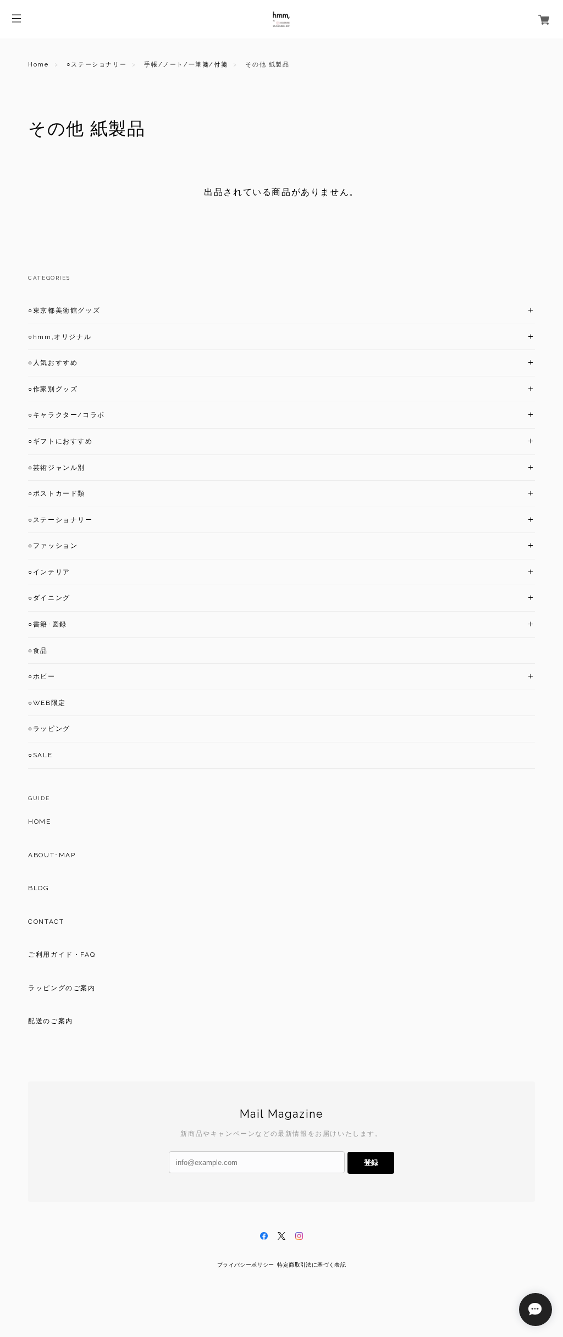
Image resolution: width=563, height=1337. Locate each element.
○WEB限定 (47, 703)
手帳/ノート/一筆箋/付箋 (186, 64)
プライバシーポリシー (245, 1265)
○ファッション (53, 546)
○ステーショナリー (96, 64)
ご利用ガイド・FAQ (61, 954)
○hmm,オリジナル (59, 337)
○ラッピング (49, 729)
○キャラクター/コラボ (66, 415)
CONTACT (46, 921)
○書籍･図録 (47, 624)
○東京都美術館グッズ (64, 310)
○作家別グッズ (53, 389)
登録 (371, 1162)
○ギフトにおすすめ (60, 441)
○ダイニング (49, 598)
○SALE (40, 755)
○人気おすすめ (53, 363)
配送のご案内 (50, 1021)
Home (38, 64)
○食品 (38, 650)
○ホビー (41, 676)
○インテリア (49, 572)
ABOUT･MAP (51, 855)
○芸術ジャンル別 (56, 467)
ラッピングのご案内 (61, 988)
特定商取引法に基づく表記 (311, 1265)
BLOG (38, 888)
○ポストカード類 (56, 493)
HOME (39, 821)
